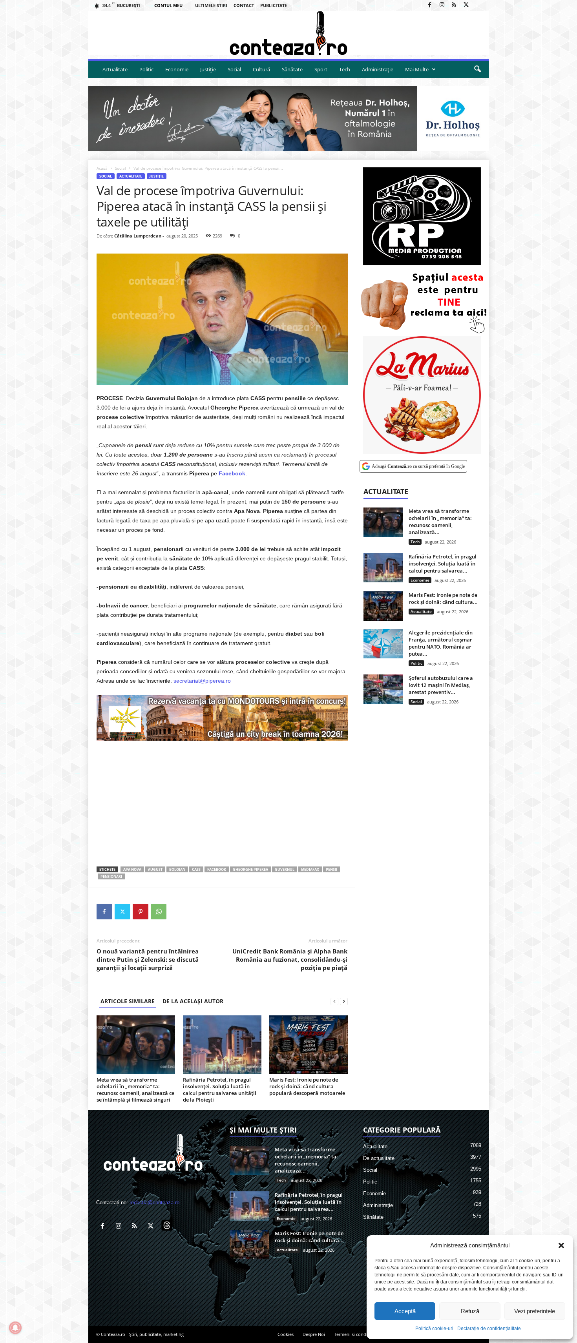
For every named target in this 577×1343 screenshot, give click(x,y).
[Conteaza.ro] (288, 33)
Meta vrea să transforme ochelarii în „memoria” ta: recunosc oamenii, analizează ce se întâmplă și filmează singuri (135, 1089)
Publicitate (273, 5)
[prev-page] (334, 1001)
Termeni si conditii (352, 1334)
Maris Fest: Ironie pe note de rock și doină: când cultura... (443, 598)
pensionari (111, 876)
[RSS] (454, 5)
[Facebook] (430, 5)
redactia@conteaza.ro (154, 1202)
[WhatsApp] (158, 911)
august (155, 869)
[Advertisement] (222, 803)
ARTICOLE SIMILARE (127, 1001)
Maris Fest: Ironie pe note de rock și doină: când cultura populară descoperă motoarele (307, 1086)
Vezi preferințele (534, 1311)
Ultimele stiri (211, 5)
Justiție (208, 69)
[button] (561, 1245)
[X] (466, 5)
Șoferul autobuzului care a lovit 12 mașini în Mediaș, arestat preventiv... (441, 685)
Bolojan (177, 869)
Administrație (377, 69)
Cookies (286, 1334)
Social (234, 69)
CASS (196, 869)
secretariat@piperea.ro (202, 681)
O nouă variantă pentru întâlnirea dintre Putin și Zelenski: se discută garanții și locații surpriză (148, 959)
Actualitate (115, 69)
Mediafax (310, 869)
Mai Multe (417, 69)
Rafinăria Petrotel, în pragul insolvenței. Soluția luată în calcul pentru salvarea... (443, 563)
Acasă (102, 168)
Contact (244, 5)
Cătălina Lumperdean (137, 236)
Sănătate (292, 69)
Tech (344, 69)
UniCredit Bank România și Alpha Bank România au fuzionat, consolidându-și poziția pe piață (289, 959)
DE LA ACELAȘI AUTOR (193, 1001)
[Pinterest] (140, 911)
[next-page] (344, 1001)
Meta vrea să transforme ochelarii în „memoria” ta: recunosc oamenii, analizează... (440, 521)
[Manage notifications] (15, 1327)
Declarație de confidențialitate (489, 1328)
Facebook (216, 869)
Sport (320, 69)
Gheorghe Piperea (250, 869)
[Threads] (478, 5)
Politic (146, 69)
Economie (176, 69)
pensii (331, 869)
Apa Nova (132, 869)
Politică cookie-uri (434, 1328)
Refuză (470, 1311)
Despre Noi (314, 1334)
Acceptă (405, 1311)
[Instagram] (442, 5)
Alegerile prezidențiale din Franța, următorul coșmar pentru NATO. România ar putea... (441, 643)
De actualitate (378, 1158)
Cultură (261, 69)
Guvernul (284, 869)
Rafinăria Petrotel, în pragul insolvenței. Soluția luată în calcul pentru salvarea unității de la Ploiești (219, 1089)
